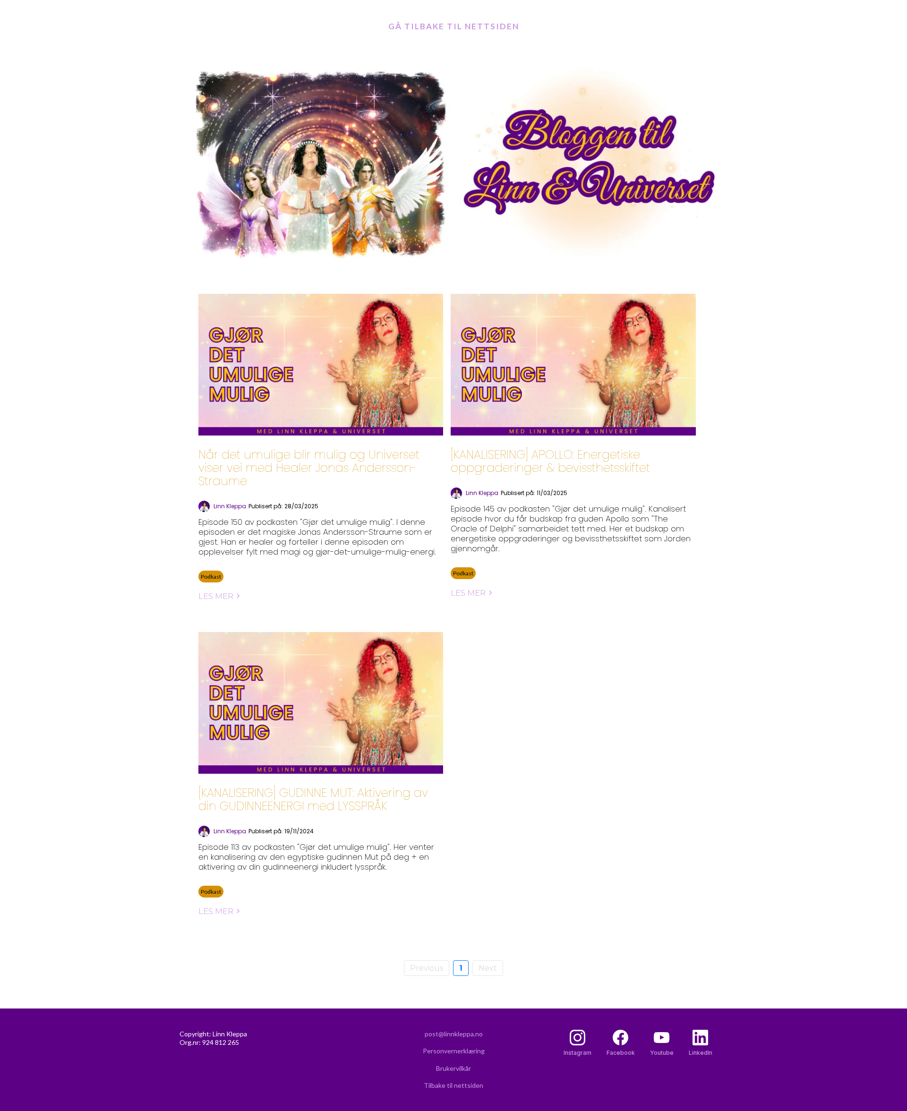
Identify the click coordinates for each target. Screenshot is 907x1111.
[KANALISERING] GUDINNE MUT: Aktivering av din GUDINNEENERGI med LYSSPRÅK (313, 799)
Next (488, 968)
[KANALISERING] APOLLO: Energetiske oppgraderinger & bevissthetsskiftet (550, 461)
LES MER (215, 596)
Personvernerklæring (454, 1051)
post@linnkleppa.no (454, 1034)
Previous (426, 968)
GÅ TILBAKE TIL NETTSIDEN (453, 26)
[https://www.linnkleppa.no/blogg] (453, 162)
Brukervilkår (453, 1068)
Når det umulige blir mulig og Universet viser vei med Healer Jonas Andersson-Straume (308, 467)
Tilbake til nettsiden (453, 1085)
